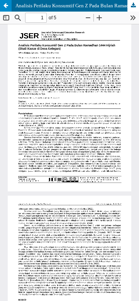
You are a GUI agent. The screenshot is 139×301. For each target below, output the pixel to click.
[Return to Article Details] (6, 6)
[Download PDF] (133, 6)
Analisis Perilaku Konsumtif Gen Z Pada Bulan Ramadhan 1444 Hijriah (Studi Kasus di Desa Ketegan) (77, 5)
